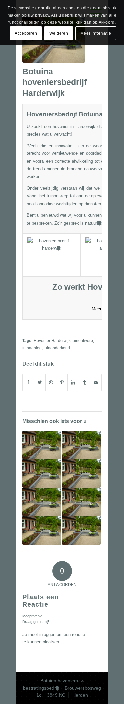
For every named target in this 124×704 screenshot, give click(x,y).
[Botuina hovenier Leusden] (81, 530)
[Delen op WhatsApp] (51, 382)
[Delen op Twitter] (39, 382)
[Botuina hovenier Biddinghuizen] (81, 445)
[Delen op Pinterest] (62, 382)
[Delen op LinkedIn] (73, 382)
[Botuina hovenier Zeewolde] (41, 445)
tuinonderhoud (57, 348)
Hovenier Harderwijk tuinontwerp (63, 340)
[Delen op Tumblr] (84, 382)
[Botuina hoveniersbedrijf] (41, 473)
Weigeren (58, 33)
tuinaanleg (32, 348)
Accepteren (26, 33)
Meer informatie (95, 33)
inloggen (47, 634)
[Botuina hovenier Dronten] (81, 502)
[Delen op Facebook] (28, 382)
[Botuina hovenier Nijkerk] (81, 473)
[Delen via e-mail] (95, 382)
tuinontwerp (57, 195)
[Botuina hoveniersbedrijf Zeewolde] (41, 502)
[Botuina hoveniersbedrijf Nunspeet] (41, 530)
